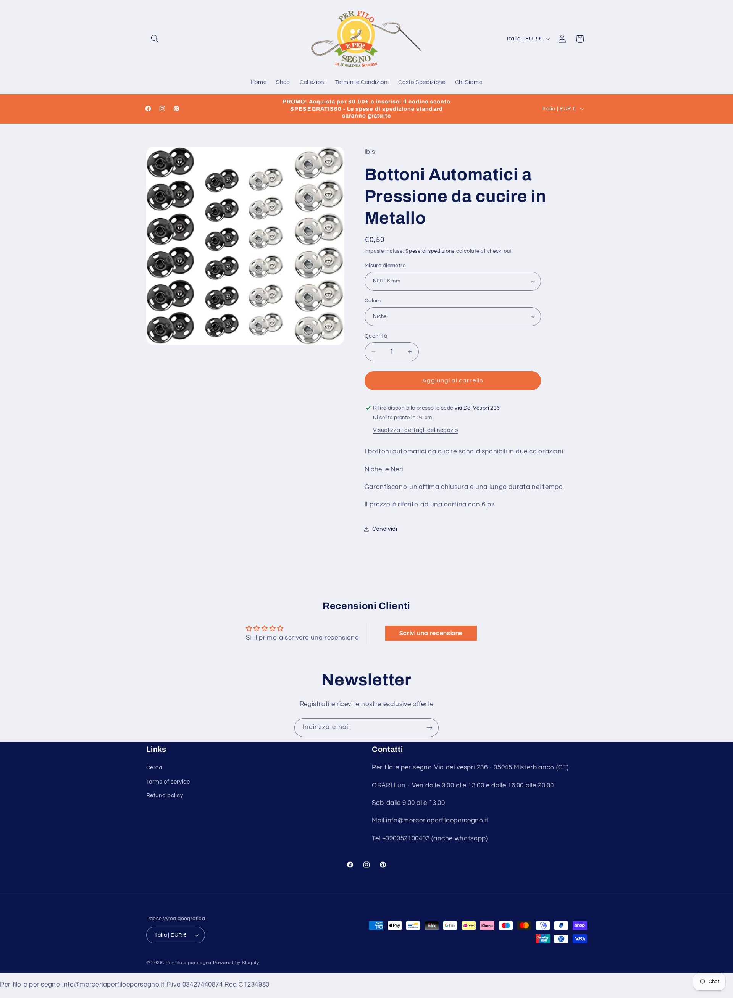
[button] (155, 39)
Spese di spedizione (430, 251)
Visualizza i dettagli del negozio (415, 430)
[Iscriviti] (429, 727)
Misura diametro (385, 265)
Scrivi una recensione (431, 633)
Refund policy (164, 795)
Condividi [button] (384, 529)
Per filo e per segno (189, 963)
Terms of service (168, 782)
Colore (373, 300)
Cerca (154, 768)
